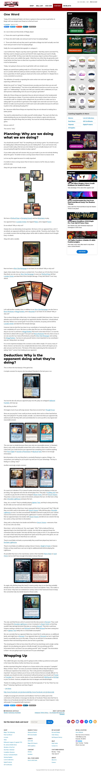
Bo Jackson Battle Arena (73, 94)
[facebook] (86, 721)
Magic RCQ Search (32, 743)
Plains (36, 222)
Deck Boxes (71, 121)
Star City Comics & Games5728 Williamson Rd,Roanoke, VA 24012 (83, 737)
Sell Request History (57, 737)
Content (57, 6)
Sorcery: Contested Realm (91, 81)
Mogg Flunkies (20, 311)
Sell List (39, 6)
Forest (49, 222)
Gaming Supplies (8, 757)
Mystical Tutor (37, 451)
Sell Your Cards (81, 2)
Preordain (8, 677)
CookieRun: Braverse (9, 752)
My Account (56, 730)
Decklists (67, 6)
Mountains (41, 218)
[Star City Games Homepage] (14, 4)
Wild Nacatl (47, 677)
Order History (55, 735)
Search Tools (32, 730)
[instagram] (82, 721)
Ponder (56, 675)
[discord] (77, 721)
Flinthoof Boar (15, 218)
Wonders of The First (82, 94)
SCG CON (48, 6)
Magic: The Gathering (72, 67)
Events (30, 738)
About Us (54, 760)
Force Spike (11, 451)
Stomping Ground (26, 218)
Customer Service (58, 749)
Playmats (71, 124)
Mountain (32, 311)
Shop (32, 6)
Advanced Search (32, 732)
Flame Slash (48, 554)
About (54, 757)
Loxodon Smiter (21, 222)
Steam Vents (37, 495)
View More (82, 251)
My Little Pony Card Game (82, 107)
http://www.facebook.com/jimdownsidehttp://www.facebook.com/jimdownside (29, 692)
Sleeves (70, 118)
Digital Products (88, 124)
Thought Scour (50, 410)
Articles (30, 752)
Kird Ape (56, 677)
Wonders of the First (9, 747)
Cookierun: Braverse (91, 107)
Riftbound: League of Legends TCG (91, 67)
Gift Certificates (88, 121)
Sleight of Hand (45, 546)
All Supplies (71, 128)
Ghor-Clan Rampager (20, 268)
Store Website (79, 732)
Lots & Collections (88, 118)
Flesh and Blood (91, 94)
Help (88, 2)
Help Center (55, 743)
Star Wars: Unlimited (72, 107)
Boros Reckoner (9, 311)
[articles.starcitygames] (95, 721)
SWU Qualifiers (31, 746)
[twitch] (68, 721)
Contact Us (55, 746)
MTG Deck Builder (32, 735)
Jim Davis (7, 24)
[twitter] (90, 721)
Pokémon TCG (82, 66)
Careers (54, 762)
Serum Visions (52, 495)
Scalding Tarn (51, 492)
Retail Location (81, 730)
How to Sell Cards (32, 760)
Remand (47, 622)
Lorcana (72, 79)
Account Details (56, 732)
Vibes (82, 79)
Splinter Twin (36, 502)
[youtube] (73, 721)
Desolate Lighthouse (14, 499)
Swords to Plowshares (23, 451)
